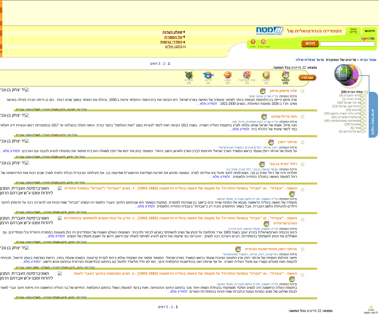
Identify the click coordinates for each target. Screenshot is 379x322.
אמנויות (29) (352, 124)
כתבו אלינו (173, 46)
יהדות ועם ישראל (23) (346, 106)
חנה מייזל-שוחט (284, 116)
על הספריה (173, 37)
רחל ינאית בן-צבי (283, 164)
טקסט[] (286, 81)
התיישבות (272, 254)
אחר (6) (355, 128)
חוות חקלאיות (254, 121)
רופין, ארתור (270, 147)
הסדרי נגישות (171, 42)
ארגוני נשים (256, 96)
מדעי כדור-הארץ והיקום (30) (342, 113)
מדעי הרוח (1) (351, 99)
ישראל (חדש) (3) (350, 131)
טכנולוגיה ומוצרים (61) (346, 117)
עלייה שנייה (271, 96)
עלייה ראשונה (270, 199)
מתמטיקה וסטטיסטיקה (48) (342, 121)
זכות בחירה (235, 228)
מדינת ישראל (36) (349, 103)
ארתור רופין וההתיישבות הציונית (271, 249)
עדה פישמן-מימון (283, 91)
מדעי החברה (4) (350, 95)
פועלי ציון (231, 169)
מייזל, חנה (238, 121)
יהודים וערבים (253, 147)
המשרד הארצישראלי (230, 147)
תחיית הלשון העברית (247, 199)
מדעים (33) (353, 110)
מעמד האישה (270, 169)
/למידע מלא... (207, 104)
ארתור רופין (287, 142)
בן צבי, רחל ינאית (249, 169)
